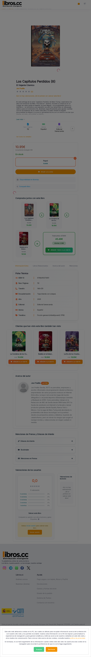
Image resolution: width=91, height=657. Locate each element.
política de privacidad (77, 638)
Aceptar (39, 649)
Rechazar (51, 649)
